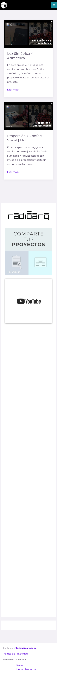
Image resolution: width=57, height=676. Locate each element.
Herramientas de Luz (28, 669)
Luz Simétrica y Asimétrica (20, 56)
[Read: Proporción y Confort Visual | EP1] (28, 115)
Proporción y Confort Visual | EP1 (24, 138)
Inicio (19, 665)
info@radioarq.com (25, 648)
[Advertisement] (28, 439)
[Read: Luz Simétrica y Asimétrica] (28, 33)
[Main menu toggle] (54, 5)
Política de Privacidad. (15, 653)
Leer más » (13, 89)
